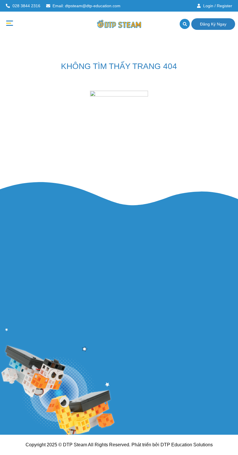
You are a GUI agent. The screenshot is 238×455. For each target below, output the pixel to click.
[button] (9, 24)
